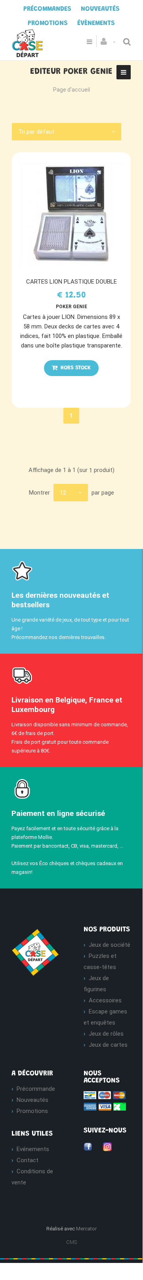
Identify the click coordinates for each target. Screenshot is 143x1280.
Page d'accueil (71, 89)
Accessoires (105, 1000)
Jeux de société (109, 944)
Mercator (86, 1229)
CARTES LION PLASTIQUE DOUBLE (71, 281)
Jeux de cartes (108, 1044)
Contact (27, 1160)
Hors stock (75, 368)
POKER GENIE (71, 306)
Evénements (33, 1149)
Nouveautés (32, 1099)
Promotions (32, 1111)
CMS (71, 1242)
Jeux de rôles (106, 1033)
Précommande (36, 1088)
